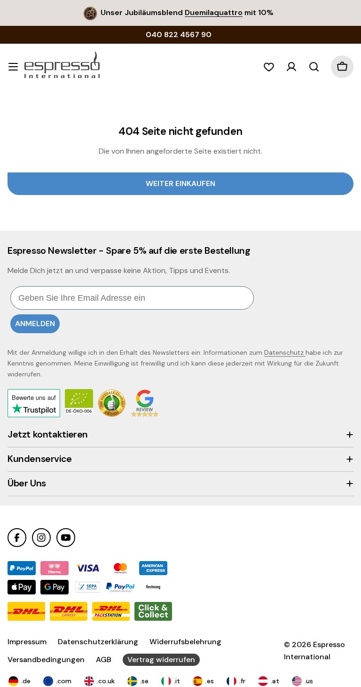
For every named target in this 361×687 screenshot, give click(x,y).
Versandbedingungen (46, 659)
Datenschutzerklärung (98, 642)
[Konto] (291, 66)
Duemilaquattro (214, 12)
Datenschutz (285, 352)
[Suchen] (314, 66)
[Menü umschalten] (13, 66)
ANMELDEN (35, 323)
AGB (103, 659)
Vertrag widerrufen (161, 659)
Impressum (27, 642)
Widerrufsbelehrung (185, 642)
